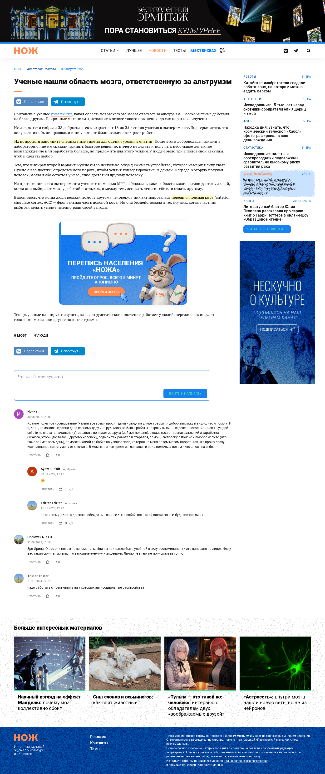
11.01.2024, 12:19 (39, 581)
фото (247, 121)
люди (42, 335)
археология (253, 99)
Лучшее (134, 50)
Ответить (34, 455)
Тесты (179, 50)
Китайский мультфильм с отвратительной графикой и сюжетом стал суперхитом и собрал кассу (269, 186)
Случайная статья (222, 50)
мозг (18, 69)
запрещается (175, 752)
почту (257, 756)
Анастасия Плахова (41, 69)
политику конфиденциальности (190, 765)
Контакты (99, 743)
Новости (158, 50)
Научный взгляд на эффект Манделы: (49, 702)
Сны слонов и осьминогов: (123, 699)
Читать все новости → (267, 229)
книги (248, 200)
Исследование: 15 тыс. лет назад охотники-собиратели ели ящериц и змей (274, 109)
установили (61, 113)
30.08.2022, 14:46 (39, 417)
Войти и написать (185, 393)
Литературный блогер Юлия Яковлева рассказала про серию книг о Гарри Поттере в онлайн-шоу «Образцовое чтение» (275, 213)
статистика (253, 147)
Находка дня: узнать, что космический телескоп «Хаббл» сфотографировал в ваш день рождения (272, 133)
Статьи (108, 50)
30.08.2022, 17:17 (52, 474)
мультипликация (257, 174)
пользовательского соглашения (246, 761)
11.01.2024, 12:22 (52, 508)
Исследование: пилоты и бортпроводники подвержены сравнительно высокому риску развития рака (271, 160)
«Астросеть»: (275, 702)
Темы (95, 749)
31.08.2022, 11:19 (39, 542)
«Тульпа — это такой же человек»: (196, 705)
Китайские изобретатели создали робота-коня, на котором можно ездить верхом (274, 87)
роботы (249, 76)
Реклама (98, 736)
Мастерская (203, 50)
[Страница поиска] (308, 50)
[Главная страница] (26, 50)
